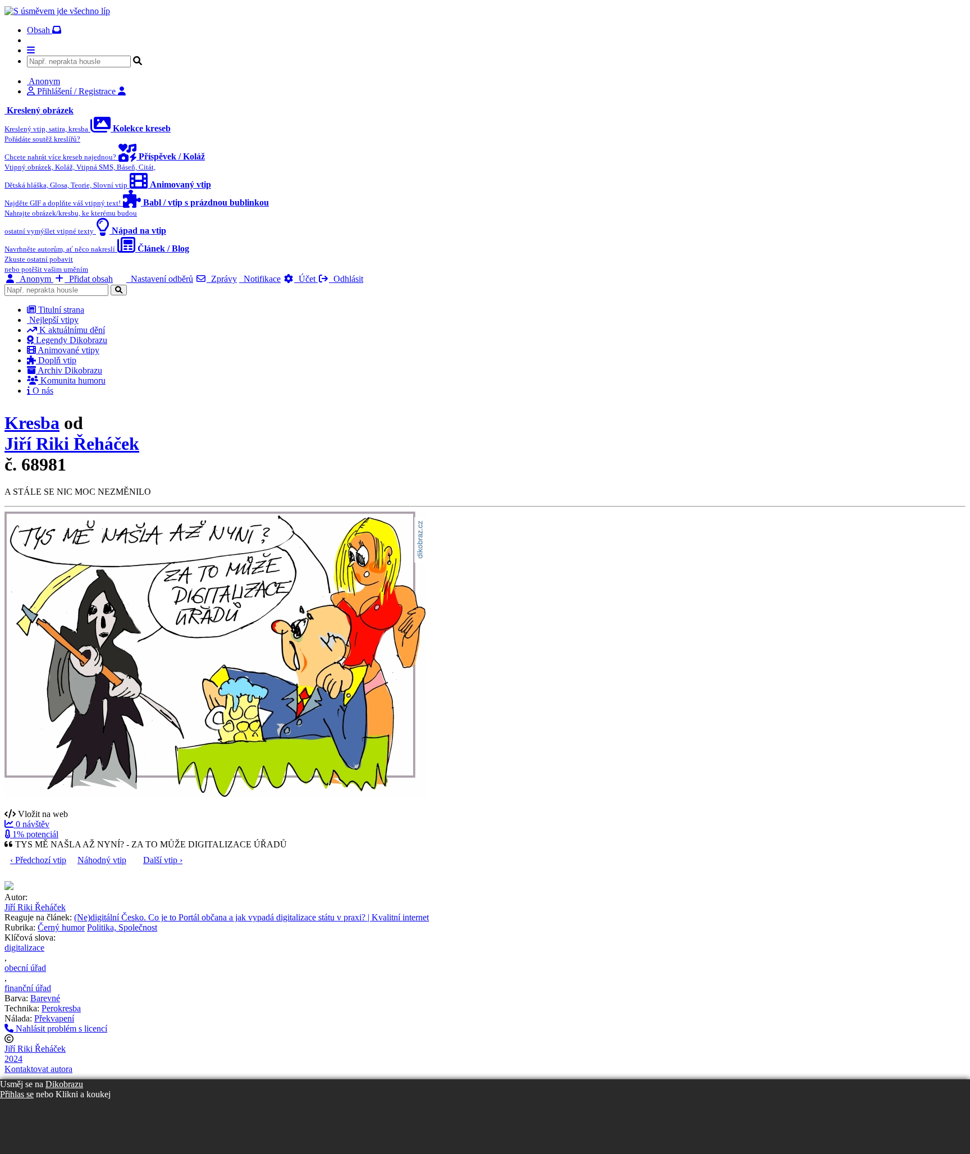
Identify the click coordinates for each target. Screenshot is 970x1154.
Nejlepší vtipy (53, 320)
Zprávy (222, 279)
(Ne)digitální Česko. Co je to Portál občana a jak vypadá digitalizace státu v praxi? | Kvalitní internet (251, 917)
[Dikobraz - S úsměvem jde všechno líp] (57, 11)
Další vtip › (162, 860)
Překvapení (54, 1018)
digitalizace (24, 947)
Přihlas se (17, 1094)
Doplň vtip (56, 360)
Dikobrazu (64, 1084)
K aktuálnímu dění (71, 330)
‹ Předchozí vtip (38, 860)
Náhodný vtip (101, 860)
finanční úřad (27, 988)
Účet (306, 279)
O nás (41, 390)
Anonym (34, 279)
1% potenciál (34, 834)
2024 (13, 1059)
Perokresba (61, 1008)
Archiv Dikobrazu (69, 370)
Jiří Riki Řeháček (71, 444)
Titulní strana (60, 309)
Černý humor (61, 927)
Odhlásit (346, 279)
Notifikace (260, 279)
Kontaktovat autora (38, 1069)
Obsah (39, 30)
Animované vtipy (67, 350)
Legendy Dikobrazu (70, 340)
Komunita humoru (72, 380)
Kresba (32, 423)
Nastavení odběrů (159, 279)
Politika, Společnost (122, 927)
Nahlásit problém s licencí (60, 1028)
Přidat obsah (89, 279)
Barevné (45, 998)
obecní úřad (25, 968)
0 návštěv (31, 824)
